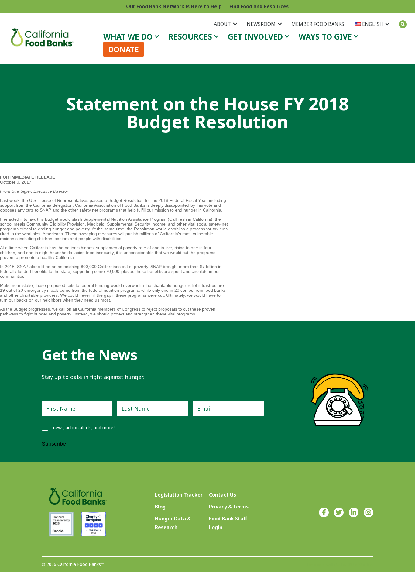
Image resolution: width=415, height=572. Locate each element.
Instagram (368, 512)
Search (403, 24)
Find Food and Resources (259, 6)
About (222, 24)
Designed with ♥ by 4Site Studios (340, 564)
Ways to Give (325, 36)
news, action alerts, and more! (84, 427)
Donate (123, 49)
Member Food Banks (317, 24)
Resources (190, 36)
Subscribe (54, 444)
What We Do (128, 36)
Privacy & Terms (229, 506)
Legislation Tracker (179, 494)
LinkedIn (353, 512)
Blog (160, 506)
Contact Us (222, 494)
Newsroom (261, 24)
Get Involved (255, 36)
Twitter (339, 512)
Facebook (324, 512)
